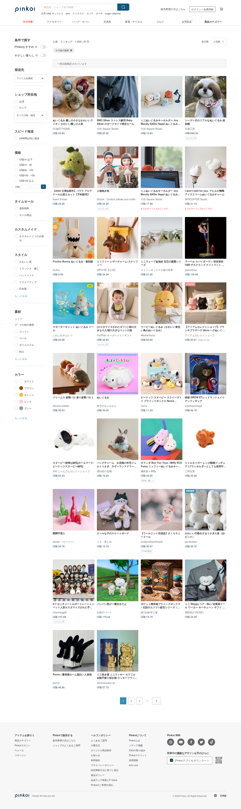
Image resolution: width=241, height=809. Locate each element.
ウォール (19, 750)
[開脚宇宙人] (73, 510)
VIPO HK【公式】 (107, 269)
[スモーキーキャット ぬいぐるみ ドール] (73, 303)
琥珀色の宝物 (104, 471)
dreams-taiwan (61, 406)
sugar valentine (113, 13)
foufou (56, 269)
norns (144, 406)
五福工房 (190, 128)
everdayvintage (193, 406)
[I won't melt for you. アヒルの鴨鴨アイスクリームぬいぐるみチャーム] (206, 167)
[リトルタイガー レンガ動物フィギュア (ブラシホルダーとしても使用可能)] (206, 439)
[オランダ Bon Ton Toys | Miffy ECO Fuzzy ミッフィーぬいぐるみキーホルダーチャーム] (161, 439)
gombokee (191, 541)
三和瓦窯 (190, 471)
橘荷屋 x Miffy (148, 471)
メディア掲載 (136, 745)
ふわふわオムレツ (63, 335)
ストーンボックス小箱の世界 (157, 269)
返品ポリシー (98, 775)
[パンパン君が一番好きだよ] (117, 580)
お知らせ (95, 755)
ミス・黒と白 (104, 541)
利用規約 (95, 760)
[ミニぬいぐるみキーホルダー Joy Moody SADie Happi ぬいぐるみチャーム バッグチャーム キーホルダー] (161, 97)
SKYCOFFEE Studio (196, 199)
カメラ (89, 13)
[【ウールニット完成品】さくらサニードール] (161, 510)
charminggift (60, 612)
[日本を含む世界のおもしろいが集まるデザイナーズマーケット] (25, 9)
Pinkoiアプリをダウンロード (191, 760)
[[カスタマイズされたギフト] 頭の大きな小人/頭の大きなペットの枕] (117, 303)
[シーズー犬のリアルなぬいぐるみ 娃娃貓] (206, 97)
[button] (43, 186)
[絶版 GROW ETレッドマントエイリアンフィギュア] (206, 374)
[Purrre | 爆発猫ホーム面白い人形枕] (73, 651)
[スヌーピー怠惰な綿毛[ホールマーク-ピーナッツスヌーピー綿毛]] (73, 439)
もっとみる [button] (21, 296)
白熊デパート (104, 612)
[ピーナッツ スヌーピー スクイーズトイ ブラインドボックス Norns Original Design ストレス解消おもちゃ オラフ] (161, 374)
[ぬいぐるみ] (117, 374)
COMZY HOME (61, 128)
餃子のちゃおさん (107, 406)
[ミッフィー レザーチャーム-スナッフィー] (117, 238)
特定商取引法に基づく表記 (104, 770)
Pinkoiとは (134, 740)
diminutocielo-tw (106, 682)
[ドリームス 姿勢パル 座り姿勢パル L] (73, 374)
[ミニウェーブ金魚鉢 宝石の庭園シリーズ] (161, 238)
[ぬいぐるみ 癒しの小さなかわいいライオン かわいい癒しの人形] (73, 97)
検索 (123, 7)
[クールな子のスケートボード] (117, 510)
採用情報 (133, 760)
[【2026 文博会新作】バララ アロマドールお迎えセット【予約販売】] (73, 167)
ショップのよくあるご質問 (66, 745)
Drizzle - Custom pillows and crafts (116, 199)
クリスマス (78, 13)
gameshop (191, 269)
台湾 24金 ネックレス (52, 13)
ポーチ (99, 13)
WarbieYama (148, 335)
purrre (56, 682)
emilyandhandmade (152, 541)
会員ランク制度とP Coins (104, 780)
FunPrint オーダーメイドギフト (114, 335)
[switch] (30, 47)
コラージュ (20, 755)
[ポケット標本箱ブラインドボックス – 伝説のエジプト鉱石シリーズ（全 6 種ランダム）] (161, 580)
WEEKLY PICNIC (194, 612)
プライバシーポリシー (102, 765)
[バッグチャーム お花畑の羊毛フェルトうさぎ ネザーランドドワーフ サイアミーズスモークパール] (117, 439)
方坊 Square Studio (107, 128)
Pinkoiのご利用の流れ (102, 785)
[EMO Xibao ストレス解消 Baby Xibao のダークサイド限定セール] (117, 97)
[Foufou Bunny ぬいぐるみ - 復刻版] (73, 238)
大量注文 (95, 745)
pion (68, 13)
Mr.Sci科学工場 (149, 612)
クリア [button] (18, 319)
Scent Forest (60, 199)
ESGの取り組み (137, 750)
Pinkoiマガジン (22, 745)
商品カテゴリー (23, 740)
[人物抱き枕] (117, 167)
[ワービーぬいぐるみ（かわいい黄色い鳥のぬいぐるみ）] (161, 303)
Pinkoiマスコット (138, 755)
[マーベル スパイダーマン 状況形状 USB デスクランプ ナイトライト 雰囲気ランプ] (206, 238)
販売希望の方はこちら (173, 9)
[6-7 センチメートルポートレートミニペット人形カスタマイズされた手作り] (73, 580)
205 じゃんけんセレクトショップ (71, 471)
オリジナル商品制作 (101, 750)
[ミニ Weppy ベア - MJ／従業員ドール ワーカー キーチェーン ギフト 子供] (206, 580)
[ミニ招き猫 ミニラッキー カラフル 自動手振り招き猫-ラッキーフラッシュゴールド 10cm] (117, 651)
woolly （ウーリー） (64, 541)
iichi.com (133, 765)
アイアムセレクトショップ (200, 335)
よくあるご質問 (99, 740)
